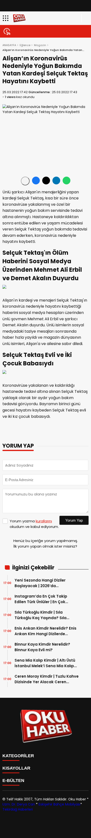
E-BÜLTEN (13, 780)
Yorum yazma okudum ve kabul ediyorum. (34, 523)
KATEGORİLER (18, 755)
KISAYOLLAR (16, 768)
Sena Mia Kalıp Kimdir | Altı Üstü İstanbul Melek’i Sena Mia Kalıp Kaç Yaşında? (45, 663)
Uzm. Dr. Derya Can (18, 804)
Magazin (40, 45)
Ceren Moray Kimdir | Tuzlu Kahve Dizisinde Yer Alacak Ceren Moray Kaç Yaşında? (47, 679)
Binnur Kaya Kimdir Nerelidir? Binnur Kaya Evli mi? (42, 647)
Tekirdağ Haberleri (17, 809)
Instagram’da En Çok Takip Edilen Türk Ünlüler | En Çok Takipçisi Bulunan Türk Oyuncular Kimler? (41, 599)
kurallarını (44, 521)
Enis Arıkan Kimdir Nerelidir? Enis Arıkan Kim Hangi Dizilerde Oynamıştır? (45, 631)
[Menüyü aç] (6, 18)
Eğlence (25, 45)
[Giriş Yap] (85, 18)
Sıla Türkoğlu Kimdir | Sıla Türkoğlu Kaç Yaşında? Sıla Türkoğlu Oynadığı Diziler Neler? (45, 615)
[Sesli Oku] (25, 181)
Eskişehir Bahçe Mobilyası (59, 804)
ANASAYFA (9, 45)
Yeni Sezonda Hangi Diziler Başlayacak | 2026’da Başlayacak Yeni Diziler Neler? (44, 583)
